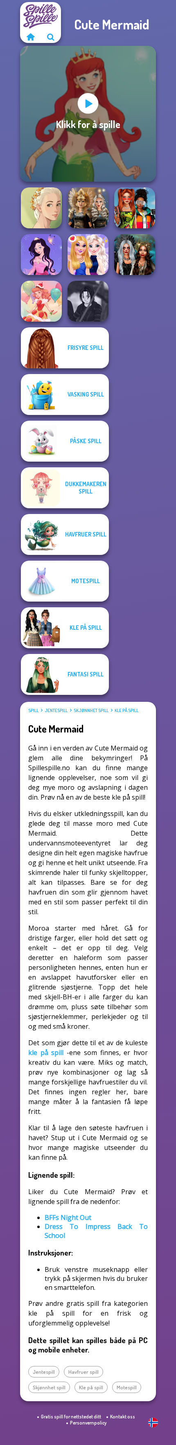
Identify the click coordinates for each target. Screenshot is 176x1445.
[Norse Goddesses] (88, 207)
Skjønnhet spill (91, 710)
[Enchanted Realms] (134, 254)
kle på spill (45, 1052)
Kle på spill (126, 710)
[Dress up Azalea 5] (41, 254)
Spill (33, 710)
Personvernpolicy (88, 1423)
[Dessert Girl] (41, 301)
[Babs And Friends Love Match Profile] (134, 207)
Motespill (127, 1387)
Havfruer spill (83, 1371)
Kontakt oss (122, 1416)
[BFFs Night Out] (88, 254)
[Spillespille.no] (30, 37)
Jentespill (56, 710)
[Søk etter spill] (51, 37)
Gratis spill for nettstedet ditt (71, 1416)
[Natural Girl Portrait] (41, 207)
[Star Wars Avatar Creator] (88, 301)
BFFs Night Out (68, 1217)
